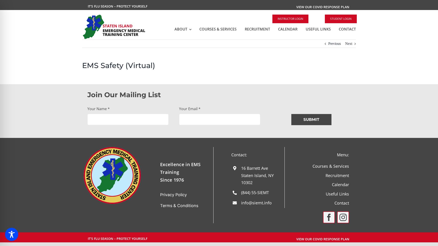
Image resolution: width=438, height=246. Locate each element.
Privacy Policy (173, 194)
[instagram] (343, 217)
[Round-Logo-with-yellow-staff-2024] (112, 149)
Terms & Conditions (179, 205)
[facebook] (329, 217)
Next (348, 44)
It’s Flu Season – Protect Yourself (117, 6)
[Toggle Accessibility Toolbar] (12, 234)
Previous (334, 44)
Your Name (98, 108)
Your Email (190, 108)
